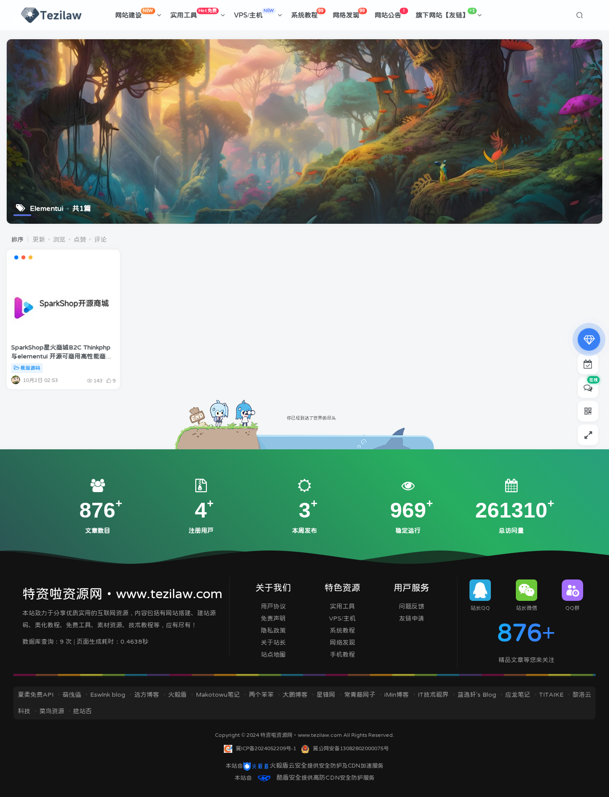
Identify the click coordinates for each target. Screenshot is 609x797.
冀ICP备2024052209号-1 (266, 748)
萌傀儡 (71, 694)
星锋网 (326, 694)
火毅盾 (177, 694)
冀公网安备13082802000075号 (351, 748)
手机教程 (342, 654)
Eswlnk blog (107, 694)
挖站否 (82, 711)
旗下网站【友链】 (445, 13)
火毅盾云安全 (288, 765)
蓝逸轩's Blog (476, 694)
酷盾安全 (288, 777)
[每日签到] (588, 364)
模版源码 (30, 368)
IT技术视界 (433, 694)
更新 (39, 239)
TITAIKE (551, 694)
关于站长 (273, 642)
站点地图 (273, 654)
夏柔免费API (35, 694)
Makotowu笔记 (218, 694)
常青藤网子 (359, 694)
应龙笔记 (517, 694)
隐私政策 (273, 630)
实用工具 (193, 13)
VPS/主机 (254, 13)
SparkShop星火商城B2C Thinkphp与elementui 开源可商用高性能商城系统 (61, 356)
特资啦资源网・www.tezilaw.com (301, 735)
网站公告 (390, 13)
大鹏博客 (295, 694)
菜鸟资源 (51, 711)
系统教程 (307, 13)
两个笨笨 (261, 694)
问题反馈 (411, 606)
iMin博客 (396, 694)
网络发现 (349, 13)
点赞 (80, 239)
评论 (100, 239)
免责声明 (273, 618)
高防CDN (326, 777)
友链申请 (411, 618)
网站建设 (134, 13)
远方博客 (146, 694)
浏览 (59, 239)
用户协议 (273, 606)
